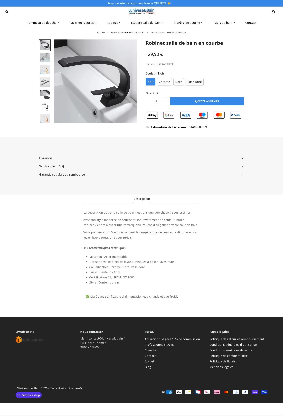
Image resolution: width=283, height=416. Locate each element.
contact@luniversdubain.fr (107, 338)
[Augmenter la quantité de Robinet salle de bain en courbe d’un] (163, 101)
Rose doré (194, 82)
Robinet (112, 23)
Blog (148, 367)
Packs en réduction (82, 23)
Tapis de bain (222, 23)
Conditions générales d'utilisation (233, 345)
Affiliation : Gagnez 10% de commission (172, 339)
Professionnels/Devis (159, 345)
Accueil (101, 32)
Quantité (152, 93)
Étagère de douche (187, 23)
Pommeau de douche (41, 23)
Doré (178, 82)
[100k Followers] (163, 392)
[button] (273, 12)
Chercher (151, 350)
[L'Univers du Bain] (141, 12)
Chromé (164, 82)
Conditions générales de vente (230, 350)
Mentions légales (221, 367)
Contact (250, 23)
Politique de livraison (224, 361)
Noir (150, 82)
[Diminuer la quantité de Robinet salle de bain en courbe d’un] (149, 101)
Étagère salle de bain (145, 23)
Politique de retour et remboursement (236, 339)
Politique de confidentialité (228, 356)
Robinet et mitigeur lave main (127, 32)
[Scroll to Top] (276, 398)
